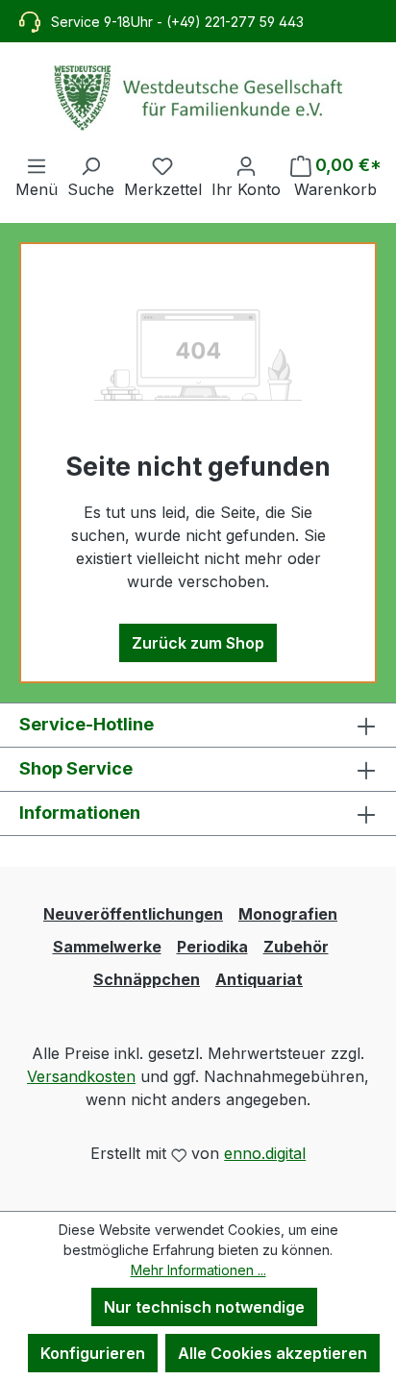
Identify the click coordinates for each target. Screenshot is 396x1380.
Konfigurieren (92, 1353)
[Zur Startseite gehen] (198, 98)
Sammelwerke (107, 946)
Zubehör (296, 946)
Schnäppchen (146, 979)
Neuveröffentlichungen (133, 914)
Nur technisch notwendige (204, 1307)
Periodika (212, 946)
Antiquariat (259, 979)
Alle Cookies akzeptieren (272, 1353)
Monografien (287, 914)
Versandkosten (81, 1076)
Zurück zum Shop (198, 643)
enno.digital (265, 1153)
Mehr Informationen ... (198, 1270)
